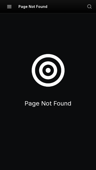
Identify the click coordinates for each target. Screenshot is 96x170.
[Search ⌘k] (89, 6)
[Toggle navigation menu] (9, 6)
